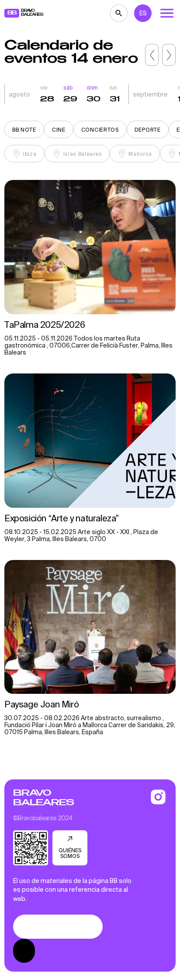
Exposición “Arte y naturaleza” (61, 518)
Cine (59, 130)
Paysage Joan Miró (41, 704)
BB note (24, 130)
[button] (152, 55)
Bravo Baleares (43, 798)
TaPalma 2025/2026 (44, 324)
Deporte (148, 130)
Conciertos (100, 130)
